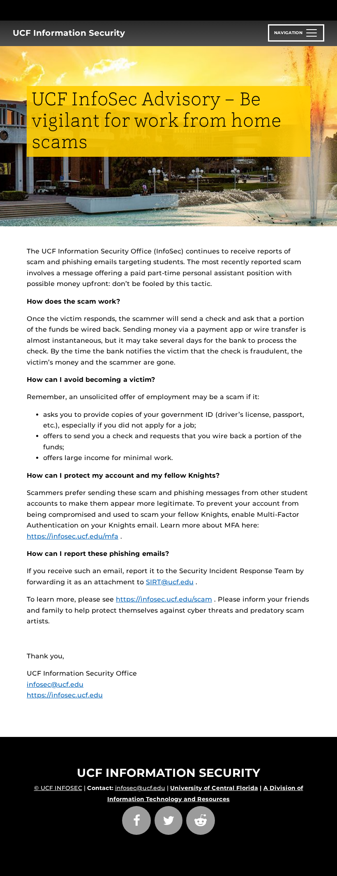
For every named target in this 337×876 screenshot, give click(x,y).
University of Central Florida (214, 788)
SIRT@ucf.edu (170, 582)
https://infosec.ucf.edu (65, 695)
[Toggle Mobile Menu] (308, 9)
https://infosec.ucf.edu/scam (164, 599)
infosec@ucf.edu (55, 684)
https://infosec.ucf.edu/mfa (72, 536)
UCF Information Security (69, 33)
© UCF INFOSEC (58, 788)
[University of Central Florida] (81, 10)
